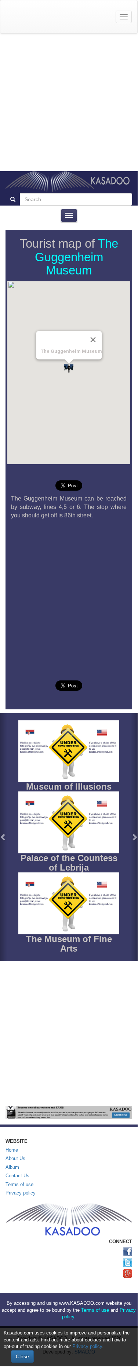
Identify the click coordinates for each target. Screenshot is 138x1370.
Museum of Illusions (69, 786)
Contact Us (17, 1175)
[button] (3, 837)
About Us (15, 1158)
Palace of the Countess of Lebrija (69, 862)
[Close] (93, 339)
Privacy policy (21, 1193)
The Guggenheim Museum (76, 257)
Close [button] (22, 1356)
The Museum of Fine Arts (69, 943)
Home (12, 1150)
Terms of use (19, 1184)
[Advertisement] (69, 102)
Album (12, 1167)
